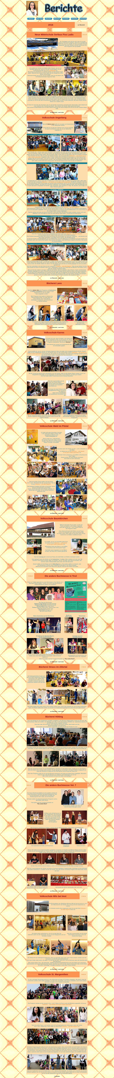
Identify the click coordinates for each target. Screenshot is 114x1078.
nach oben (61, 112)
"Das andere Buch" (70, 658)
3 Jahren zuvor (50, 124)
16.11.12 (68, 342)
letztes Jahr (36, 290)
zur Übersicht (81, 25)
